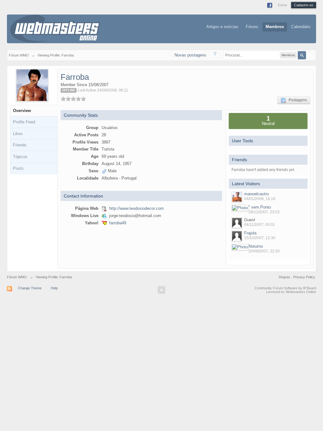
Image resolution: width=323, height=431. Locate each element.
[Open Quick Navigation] (215, 55)
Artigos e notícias (222, 26)
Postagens (296, 100)
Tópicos (20, 156)
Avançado (310, 54)
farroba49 (117, 223)
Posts (18, 168)
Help (54, 288)
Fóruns (252, 26)
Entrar (282, 5)
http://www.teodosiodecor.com (136, 208)
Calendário (300, 26)
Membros (275, 26)
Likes (18, 133)
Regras (285, 277)
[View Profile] (237, 197)
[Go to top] (161, 290)
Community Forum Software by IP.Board (285, 288)
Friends (19, 145)
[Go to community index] (55, 28)
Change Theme (30, 288)
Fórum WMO (17, 277)
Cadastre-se (303, 5)
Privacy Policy (304, 277)
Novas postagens (190, 55)
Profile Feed (24, 122)
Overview (22, 110)
